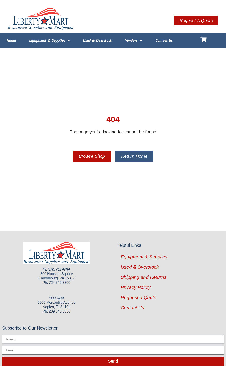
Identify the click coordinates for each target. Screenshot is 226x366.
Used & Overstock (97, 40)
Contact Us (164, 40)
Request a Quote (138, 297)
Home (11, 40)
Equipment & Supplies (47, 40)
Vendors (131, 40)
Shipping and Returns (143, 277)
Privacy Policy (136, 287)
